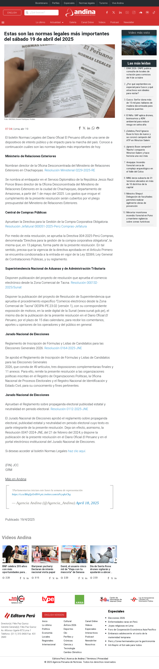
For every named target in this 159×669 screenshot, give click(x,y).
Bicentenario (41, 3)
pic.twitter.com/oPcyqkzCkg (55, 494)
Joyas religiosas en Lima (120, 626)
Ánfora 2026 (70, 625)
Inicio (45, 621)
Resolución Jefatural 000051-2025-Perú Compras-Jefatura (46, 226)
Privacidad (103, 658)
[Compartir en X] (24, 578)
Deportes (68, 629)
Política (46, 629)
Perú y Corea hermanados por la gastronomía (131, 641)
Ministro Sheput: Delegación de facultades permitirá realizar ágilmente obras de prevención (139, 199)
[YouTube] (127, 12)
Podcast (114, 22)
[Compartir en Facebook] (21, 578)
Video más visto (139, 32)
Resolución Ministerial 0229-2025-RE (70, 170)
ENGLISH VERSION (54, 615)
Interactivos (91, 633)
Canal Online (87, 22)
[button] (3, 560)
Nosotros (90, 644)
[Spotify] (147, 12)
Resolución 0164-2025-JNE (63, 348)
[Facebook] (107, 12)
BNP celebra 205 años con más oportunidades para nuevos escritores (14, 571)
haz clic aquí (76, 451)
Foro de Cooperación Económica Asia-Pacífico (132, 629)
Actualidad (57, 22)
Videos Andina (16, 537)
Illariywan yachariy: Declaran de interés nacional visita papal (43, 569)
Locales (46, 637)
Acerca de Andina (75, 658)
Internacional (48, 644)
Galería (72, 22)
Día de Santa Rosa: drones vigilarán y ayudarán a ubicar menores (100, 571)
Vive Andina (118, 3)
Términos (91, 658)
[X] (114, 12)
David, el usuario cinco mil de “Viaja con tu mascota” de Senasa (73, 569)
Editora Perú (58, 658)
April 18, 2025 (87, 503)
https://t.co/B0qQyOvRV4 (26, 494)
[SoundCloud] (141, 12)
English (12, 12)
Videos (102, 22)
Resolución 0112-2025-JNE (69, 409)
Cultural (67, 621)
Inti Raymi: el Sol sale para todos (125, 645)
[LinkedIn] (120, 12)
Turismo (103, 3)
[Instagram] (134, 12)
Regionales (47, 640)
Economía (47, 633)
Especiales (69, 3)
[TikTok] (154, 12)
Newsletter (129, 22)
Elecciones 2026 (116, 618)
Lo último (40, 22)
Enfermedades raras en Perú (122, 622)
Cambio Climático (73, 652)
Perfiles (55, 3)
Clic (65, 633)
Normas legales (87, 3)
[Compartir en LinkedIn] (27, 578)
